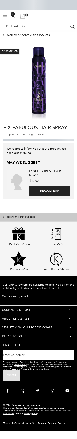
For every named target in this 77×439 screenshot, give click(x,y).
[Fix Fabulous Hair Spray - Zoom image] (38, 83)
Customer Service (16, 310)
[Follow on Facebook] (8, 391)
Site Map (38, 423)
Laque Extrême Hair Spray (45, 173)
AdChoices (8, 413)
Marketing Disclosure (12, 366)
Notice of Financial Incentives (34, 369)
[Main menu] (5, 15)
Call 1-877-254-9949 (15, 292)
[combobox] (36, 27)
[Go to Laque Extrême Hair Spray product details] (17, 180)
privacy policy (30, 413)
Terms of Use (20, 364)
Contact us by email (15, 296)
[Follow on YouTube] (67, 391)
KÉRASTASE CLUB (14, 336)
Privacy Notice (9, 369)
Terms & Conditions (15, 423)
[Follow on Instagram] (52, 391)
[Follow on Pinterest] (37, 391)
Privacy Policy (56, 423)
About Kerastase (15, 319)
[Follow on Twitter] (22, 391)
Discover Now (50, 191)
